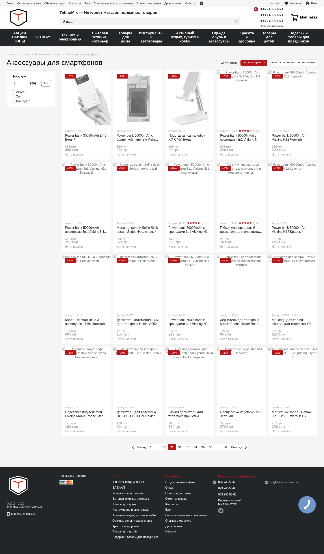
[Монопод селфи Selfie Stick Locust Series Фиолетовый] (137, 190)
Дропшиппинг (173, 3)
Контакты (75, 3)
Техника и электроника (70, 37)
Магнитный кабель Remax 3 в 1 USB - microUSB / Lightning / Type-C (292, 416)
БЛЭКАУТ (44, 37)
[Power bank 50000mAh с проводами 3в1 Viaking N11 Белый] (189, 282)
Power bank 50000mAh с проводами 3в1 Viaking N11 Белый (188, 324)
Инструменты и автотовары (151, 37)
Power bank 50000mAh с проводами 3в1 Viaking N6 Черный (239, 139)
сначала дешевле (282, 62)
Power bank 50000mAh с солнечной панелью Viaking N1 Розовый (137, 139)
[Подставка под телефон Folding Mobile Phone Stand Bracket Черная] (86, 374)
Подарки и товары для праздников (298, 37)
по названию (306, 62)
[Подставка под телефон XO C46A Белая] (189, 97)
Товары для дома (125, 37)
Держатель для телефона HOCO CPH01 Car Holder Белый (136, 416)
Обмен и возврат (54, 3)
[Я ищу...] (236, 21)
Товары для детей (269, 37)
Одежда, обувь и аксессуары (219, 37)
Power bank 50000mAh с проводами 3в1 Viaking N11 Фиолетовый (188, 231)
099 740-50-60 (271, 15)
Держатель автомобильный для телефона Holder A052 (137, 322)
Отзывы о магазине (148, 3)
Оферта (190, 3)
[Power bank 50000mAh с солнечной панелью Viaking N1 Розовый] (137, 97)
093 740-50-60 (271, 21)
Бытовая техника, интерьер (99, 37)
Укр (272, 3)
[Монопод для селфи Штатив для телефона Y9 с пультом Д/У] (292, 282)
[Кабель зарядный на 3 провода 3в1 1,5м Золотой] (86, 282)
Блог (87, 3)
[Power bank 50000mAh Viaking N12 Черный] (292, 97)
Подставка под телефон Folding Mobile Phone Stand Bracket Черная (85, 416)
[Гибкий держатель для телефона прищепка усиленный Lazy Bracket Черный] (189, 374)
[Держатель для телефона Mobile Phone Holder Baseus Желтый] (241, 282)
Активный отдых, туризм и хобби (185, 37)
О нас (10, 3)
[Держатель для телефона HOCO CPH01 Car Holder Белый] (137, 374)
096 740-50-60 (271, 9)
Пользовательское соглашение (113, 3)
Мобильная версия (23, 513)
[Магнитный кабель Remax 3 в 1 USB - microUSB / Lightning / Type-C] (292, 374)
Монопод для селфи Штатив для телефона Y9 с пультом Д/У (292, 324)
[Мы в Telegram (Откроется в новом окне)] (201, 3)
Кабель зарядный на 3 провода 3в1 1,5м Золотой (85, 322)
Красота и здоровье (246, 37)
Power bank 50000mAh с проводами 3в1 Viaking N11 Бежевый (85, 231)
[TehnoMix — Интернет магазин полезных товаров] (18, 485)
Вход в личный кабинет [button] (181, 482)
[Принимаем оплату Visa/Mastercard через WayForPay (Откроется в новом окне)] (66, 482)
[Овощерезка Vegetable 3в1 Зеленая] (241, 374)
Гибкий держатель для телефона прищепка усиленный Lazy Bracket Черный (186, 418)
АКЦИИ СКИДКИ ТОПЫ (19, 37)
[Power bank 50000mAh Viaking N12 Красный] (292, 190)
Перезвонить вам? (271, 26)
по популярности (254, 62)
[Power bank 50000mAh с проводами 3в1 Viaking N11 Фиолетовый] (189, 190)
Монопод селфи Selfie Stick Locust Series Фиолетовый (137, 229)
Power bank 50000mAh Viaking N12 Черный (288, 137)
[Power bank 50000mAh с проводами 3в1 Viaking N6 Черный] (241, 97)
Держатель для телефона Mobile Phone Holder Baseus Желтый (241, 324)
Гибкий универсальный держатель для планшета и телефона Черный (241, 231)
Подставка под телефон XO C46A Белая (186, 137)
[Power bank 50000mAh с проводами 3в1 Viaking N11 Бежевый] (86, 190)
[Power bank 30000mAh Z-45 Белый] (86, 97)
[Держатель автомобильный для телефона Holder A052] (137, 282)
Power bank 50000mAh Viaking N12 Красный (288, 229)
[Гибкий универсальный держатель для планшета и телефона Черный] (241, 190)
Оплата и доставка (29, 3)
